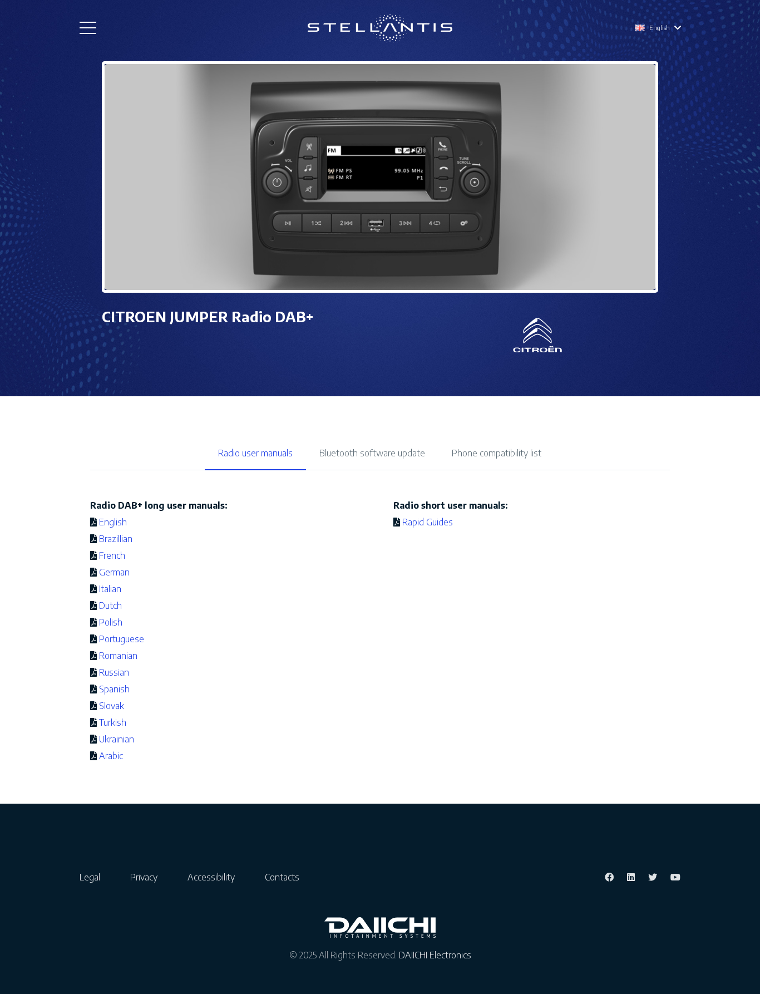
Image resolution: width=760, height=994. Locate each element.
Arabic (111, 755)
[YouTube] (675, 877)
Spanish (114, 689)
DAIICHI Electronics (435, 955)
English (113, 522)
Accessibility (211, 877)
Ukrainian (116, 739)
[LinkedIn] (631, 877)
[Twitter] (652, 877)
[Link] (380, 28)
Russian (114, 672)
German (114, 572)
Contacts (282, 877)
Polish (110, 622)
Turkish (112, 722)
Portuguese (121, 638)
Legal (90, 877)
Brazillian (115, 538)
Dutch (110, 605)
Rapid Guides (427, 522)
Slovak (111, 705)
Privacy (143, 877)
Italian (110, 588)
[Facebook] (609, 877)
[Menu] (87, 28)
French (112, 555)
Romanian (118, 655)
